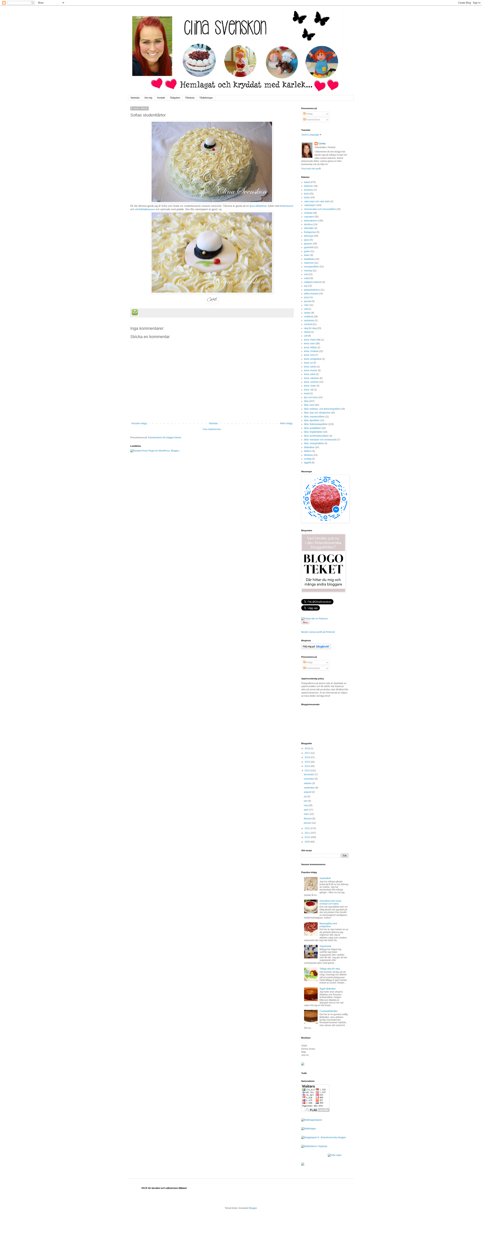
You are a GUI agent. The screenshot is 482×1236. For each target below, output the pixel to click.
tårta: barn (309, 405)
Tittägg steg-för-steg (330, 968)
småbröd (308, 316)
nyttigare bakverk (313, 282)
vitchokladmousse (145, 209)
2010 (307, 837)
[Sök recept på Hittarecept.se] (311, 1120)
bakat (307, 182)
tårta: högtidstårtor (313, 432)
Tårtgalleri (175, 97)
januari (308, 823)
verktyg (307, 459)
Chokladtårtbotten (329, 1011)
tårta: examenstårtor (314, 416)
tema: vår (308, 389)
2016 (307, 757)
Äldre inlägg (286, 423)
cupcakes (309, 216)
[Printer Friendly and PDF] (135, 312)
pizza (307, 297)
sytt (305, 335)
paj (305, 286)
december (309, 774)
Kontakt (161, 97)
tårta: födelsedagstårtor (316, 424)
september (309, 787)
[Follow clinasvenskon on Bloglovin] (316, 648)
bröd (306, 193)
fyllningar (308, 236)
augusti (308, 792)
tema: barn (309, 343)
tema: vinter (310, 385)
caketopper (310, 205)
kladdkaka (309, 259)
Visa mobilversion (212, 429)
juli (305, 796)
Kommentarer (313, 119)
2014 (307, 766)
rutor (306, 305)
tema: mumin (310, 370)
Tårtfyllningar (206, 97)
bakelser (308, 186)
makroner (309, 263)
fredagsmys (310, 232)
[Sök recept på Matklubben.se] (314, 1146)
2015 (307, 762)
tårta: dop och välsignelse (317, 412)
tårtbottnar (309, 447)
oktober (308, 783)
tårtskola (308, 455)
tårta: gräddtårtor (312, 428)
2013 (307, 770)
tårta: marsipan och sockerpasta (320, 439)
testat (307, 393)
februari (308, 818)
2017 (307, 753)
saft (306, 309)
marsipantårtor (311, 266)
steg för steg (310, 328)
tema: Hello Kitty (312, 339)
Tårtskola (189, 97)
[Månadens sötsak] (335, 1155)
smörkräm (309, 320)
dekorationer (310, 220)
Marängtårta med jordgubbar (328, 925)
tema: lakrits (310, 366)
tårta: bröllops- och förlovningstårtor (322, 409)
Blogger (253, 1208)
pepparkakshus (312, 290)
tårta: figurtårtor (312, 420)
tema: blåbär (310, 347)
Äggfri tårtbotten (328, 988)
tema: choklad (311, 351)
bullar (307, 197)
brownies (308, 190)
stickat (307, 332)
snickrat (308, 324)
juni (306, 801)
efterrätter (309, 228)
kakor (307, 255)
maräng (308, 270)
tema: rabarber (311, 378)
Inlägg (309, 114)
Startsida (135, 97)
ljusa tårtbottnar (258, 205)
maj (306, 805)
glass (307, 240)
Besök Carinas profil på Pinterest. (318, 632)
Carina (322, 143)
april (306, 809)
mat (306, 274)
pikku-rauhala (311, 293)
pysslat (307, 301)
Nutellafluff (325, 878)
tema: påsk (309, 374)
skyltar (307, 312)
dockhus (308, 224)
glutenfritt (308, 247)
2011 (307, 833)
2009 (307, 841)
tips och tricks (311, 397)
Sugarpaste (325, 946)
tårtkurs (308, 451)
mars (307, 814)
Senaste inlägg (139, 423)
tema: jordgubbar (313, 359)
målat (307, 278)
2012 (307, 828)
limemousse (286, 205)
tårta (306, 401)
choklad (308, 213)
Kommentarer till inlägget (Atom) (164, 437)
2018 (307, 748)
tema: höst (309, 355)
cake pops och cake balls (317, 201)
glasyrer (308, 243)
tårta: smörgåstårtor (314, 443)
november (309, 779)
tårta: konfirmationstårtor (316, 436)
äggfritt (307, 462)
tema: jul (308, 362)
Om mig (148, 97)
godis (307, 251)
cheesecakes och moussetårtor (320, 209)
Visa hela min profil (311, 168)
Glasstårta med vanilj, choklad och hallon (331, 902)
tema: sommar (311, 382)
